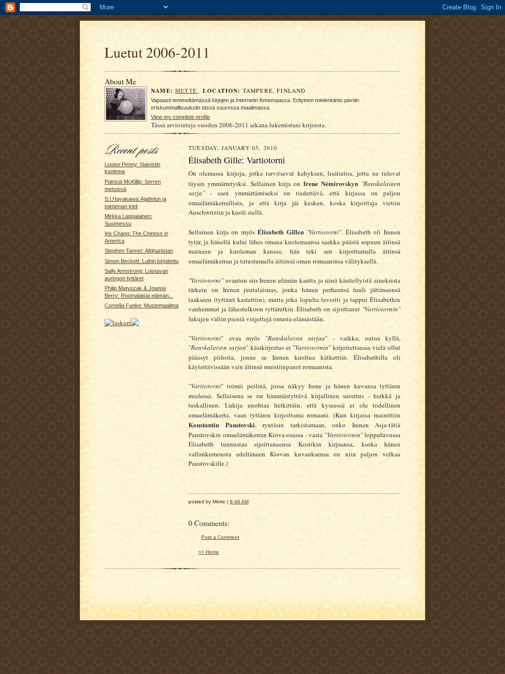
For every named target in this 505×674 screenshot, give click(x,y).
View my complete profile (180, 117)
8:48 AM (239, 501)
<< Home (208, 552)
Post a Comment (220, 537)
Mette (187, 90)
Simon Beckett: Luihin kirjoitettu (142, 261)
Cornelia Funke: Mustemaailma (142, 305)
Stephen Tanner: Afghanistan (139, 251)
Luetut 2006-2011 (157, 52)
